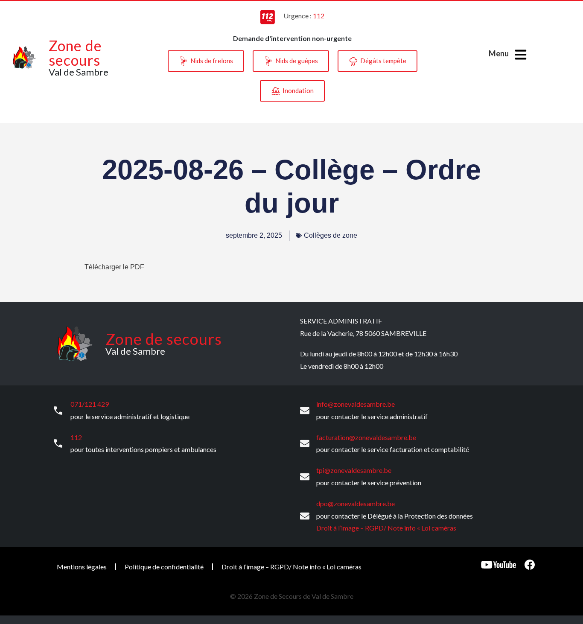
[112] (58, 443)
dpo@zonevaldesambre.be (355, 503)
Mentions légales (82, 567)
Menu (499, 53)
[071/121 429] (58, 410)
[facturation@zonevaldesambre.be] (304, 443)
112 (76, 437)
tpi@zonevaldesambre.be (353, 470)
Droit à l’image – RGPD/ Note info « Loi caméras (386, 528)
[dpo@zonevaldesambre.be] (304, 516)
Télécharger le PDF (114, 267)
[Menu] (520, 54)
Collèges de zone (330, 235)
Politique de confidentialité (164, 567)
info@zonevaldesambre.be (355, 404)
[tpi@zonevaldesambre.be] (304, 476)
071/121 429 (89, 404)
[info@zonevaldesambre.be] (304, 410)
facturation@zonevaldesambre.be (366, 437)
